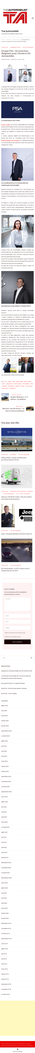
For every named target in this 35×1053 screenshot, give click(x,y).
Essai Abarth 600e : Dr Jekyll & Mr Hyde (13, 683)
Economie (13, 454)
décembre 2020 (6, 862)
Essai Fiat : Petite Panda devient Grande (14, 688)
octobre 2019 (5, 933)
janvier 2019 (5, 979)
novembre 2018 (6, 989)
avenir (13, 381)
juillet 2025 (4, 705)
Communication (15, 47)
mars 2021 (4, 852)
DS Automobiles (25, 383)
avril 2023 (4, 756)
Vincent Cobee (5, 124)
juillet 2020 (4, 888)
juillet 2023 (4, 741)
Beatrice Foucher (27, 381)
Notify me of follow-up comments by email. (15, 632)
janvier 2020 (5, 918)
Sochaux (22, 386)
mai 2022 (4, 812)
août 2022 (4, 796)
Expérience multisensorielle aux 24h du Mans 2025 (16, 671)
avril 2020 (4, 903)
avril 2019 (4, 964)
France (31, 383)
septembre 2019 (6, 938)
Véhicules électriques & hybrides (21, 491)
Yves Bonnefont (12, 388)
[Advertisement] (17, 1018)
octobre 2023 (5, 736)
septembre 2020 (6, 877)
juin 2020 (4, 893)
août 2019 (4, 943)
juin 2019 (4, 953)
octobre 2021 (5, 827)
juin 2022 (4, 807)
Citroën (3, 383)
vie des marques (28, 47)
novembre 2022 (6, 781)
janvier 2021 (5, 857)
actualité (9, 381)
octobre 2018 (5, 994)
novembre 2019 (6, 928)
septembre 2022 (6, 791)
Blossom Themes (17, 1045)
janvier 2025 (5, 726)
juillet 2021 (4, 832)
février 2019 (5, 974)
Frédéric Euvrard (5, 59)
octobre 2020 (5, 872)
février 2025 (5, 720)
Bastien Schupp (19, 381)
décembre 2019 (6, 923)
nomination (17, 386)
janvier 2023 (5, 771)
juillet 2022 (4, 801)
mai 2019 (4, 959)
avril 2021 (4, 847)
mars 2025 (4, 715)
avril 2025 (4, 710)
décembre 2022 (6, 776)
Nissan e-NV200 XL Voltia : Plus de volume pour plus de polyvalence (16, 498)
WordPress (29, 1045)
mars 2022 (4, 822)
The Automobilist (10, 31)
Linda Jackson (11, 386)
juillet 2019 (4, 948)
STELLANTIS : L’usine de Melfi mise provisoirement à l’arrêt (14, 459)
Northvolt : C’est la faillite (9, 693)
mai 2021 (4, 842)
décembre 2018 (6, 984)
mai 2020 (4, 898)
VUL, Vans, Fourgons (23, 493)
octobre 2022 (5, 786)
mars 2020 (4, 908)
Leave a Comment (17, 1051)
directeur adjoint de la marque (10, 140)
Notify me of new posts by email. (13, 636)
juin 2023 (4, 746)
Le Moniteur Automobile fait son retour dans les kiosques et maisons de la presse (16, 677)
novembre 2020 (6, 867)
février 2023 (5, 766)
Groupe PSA (4, 386)
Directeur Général (17, 383)
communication (9, 383)
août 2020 (4, 883)
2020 (5, 381)
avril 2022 (4, 817)
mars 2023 (4, 761)
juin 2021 (4, 837)
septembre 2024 (6, 731)
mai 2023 (4, 751)
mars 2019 (4, 969)
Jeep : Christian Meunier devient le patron (16, 534)
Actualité (4, 47)
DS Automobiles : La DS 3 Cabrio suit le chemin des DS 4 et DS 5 (15, 569)
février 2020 (5, 913)
